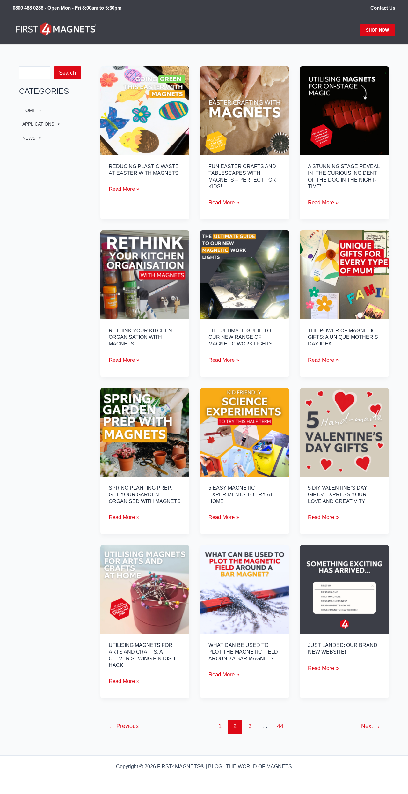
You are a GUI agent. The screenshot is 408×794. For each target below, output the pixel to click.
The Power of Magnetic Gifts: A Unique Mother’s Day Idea (343, 337)
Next (370, 726)
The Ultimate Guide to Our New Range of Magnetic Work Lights (240, 337)
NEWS (28, 138)
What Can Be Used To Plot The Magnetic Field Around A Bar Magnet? (243, 651)
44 (280, 726)
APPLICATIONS (38, 124)
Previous (124, 726)
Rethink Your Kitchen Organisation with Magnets (140, 337)
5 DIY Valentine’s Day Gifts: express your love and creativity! (337, 494)
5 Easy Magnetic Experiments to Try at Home (240, 494)
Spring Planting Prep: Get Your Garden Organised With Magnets (145, 494)
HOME (29, 110)
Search (67, 73)
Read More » (124, 190)
